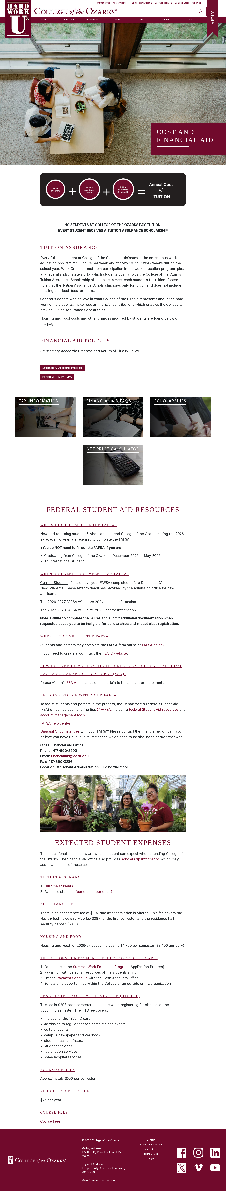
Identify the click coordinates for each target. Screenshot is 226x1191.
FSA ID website (114, 653)
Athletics (196, 2)
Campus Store (182, 2)
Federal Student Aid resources (154, 709)
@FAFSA (104, 709)
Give (190, 19)
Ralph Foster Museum (141, 2)
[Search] (200, 11)
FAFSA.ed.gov (153, 645)
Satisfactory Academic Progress (62, 367)
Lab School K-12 (163, 2)
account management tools (62, 715)
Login (151, 1158)
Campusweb (103, 2)
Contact (151, 1139)
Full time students (58, 886)
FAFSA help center (55, 723)
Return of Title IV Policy (57, 376)
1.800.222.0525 (108, 1180)
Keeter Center (120, 2)
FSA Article (75, 683)
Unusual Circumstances (60, 731)
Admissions (68, 19)
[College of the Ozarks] (75, 11)
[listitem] (181, 1153)
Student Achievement (151, 1144)
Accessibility (150, 1149)
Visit (141, 19)
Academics (93, 19)
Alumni (165, 19)
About (44, 19)
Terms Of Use (151, 1153)
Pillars (117, 19)
